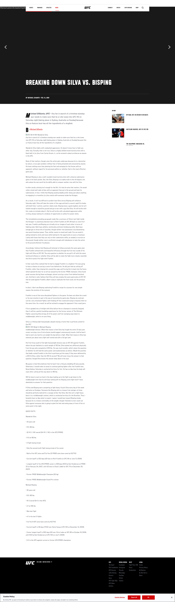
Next (168, 47)
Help (130, 562)
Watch (118, 8)
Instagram (122, 568)
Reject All (134, 597)
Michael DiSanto (36, 129)
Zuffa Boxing (128, 8)
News (56, 8)
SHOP (137, 8)
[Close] (172, 597)
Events (31, 8)
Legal (141, 562)
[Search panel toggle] (143, 8)
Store (110, 578)
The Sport (111, 565)
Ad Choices (142, 570)
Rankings (39, 8)
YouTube (121, 575)
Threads (121, 570)
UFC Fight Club (113, 581)
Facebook (122, 565)
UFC (110, 562)
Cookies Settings (120, 597)
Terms (141, 565)
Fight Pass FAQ (133, 565)
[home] (88, 8)
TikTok (121, 578)
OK (148, 597)
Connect (110, 8)
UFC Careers (112, 570)
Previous (6, 47)
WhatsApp (122, 573)
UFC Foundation (113, 568)
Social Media (123, 562)
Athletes (48, 8)
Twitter (121, 581)
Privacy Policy (143, 568)
